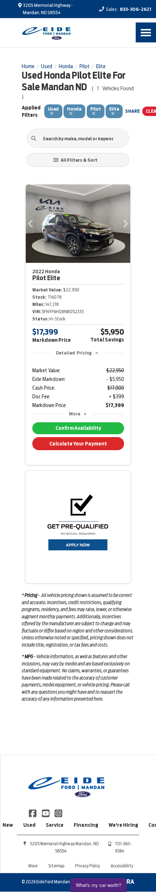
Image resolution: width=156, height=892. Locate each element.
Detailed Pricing (74, 353)
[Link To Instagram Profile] (58, 813)
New (8, 825)
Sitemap (56, 865)
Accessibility (122, 865)
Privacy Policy (87, 865)
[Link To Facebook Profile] (33, 813)
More (74, 413)
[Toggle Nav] (146, 32)
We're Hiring (123, 825)
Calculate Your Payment (78, 444)
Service (54, 825)
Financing (86, 825)
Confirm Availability (78, 428)
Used (29, 825)
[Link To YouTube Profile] (46, 813)
